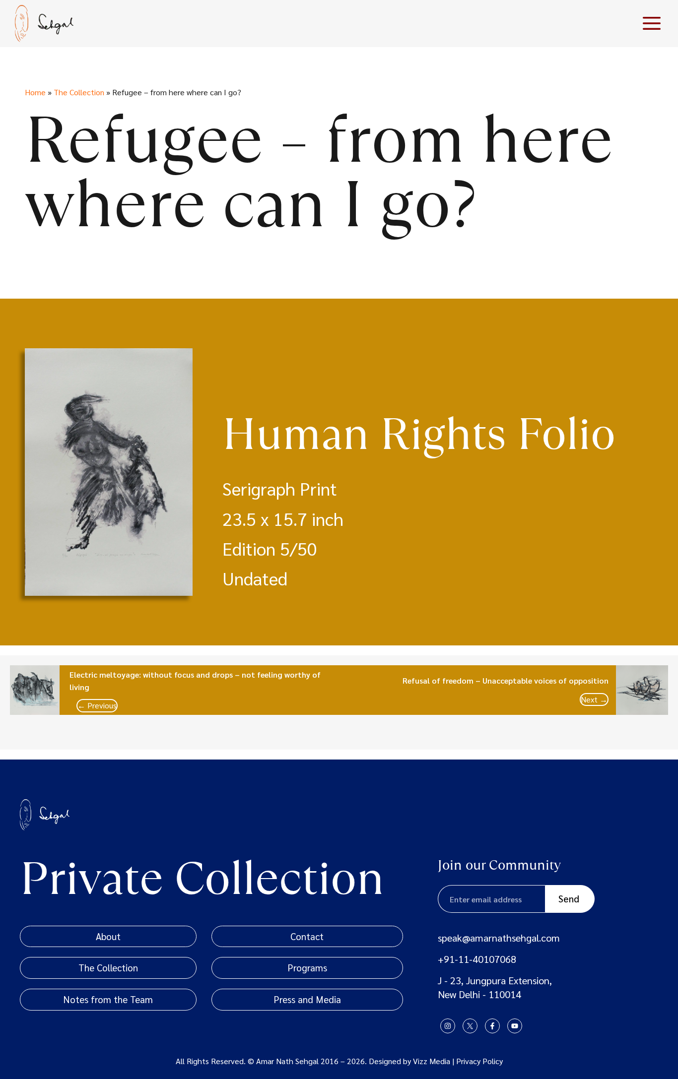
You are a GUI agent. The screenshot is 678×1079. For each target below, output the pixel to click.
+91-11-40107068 (477, 958)
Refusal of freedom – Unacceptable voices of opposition (506, 680)
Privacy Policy (479, 1061)
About (108, 936)
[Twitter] (470, 1025)
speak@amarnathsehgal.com (499, 937)
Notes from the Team (108, 999)
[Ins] (447, 1025)
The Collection (79, 92)
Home (35, 92)
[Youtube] (514, 1025)
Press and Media (307, 999)
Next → (594, 699)
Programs (307, 967)
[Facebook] (492, 1025)
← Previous (97, 705)
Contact (307, 936)
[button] (651, 23)
